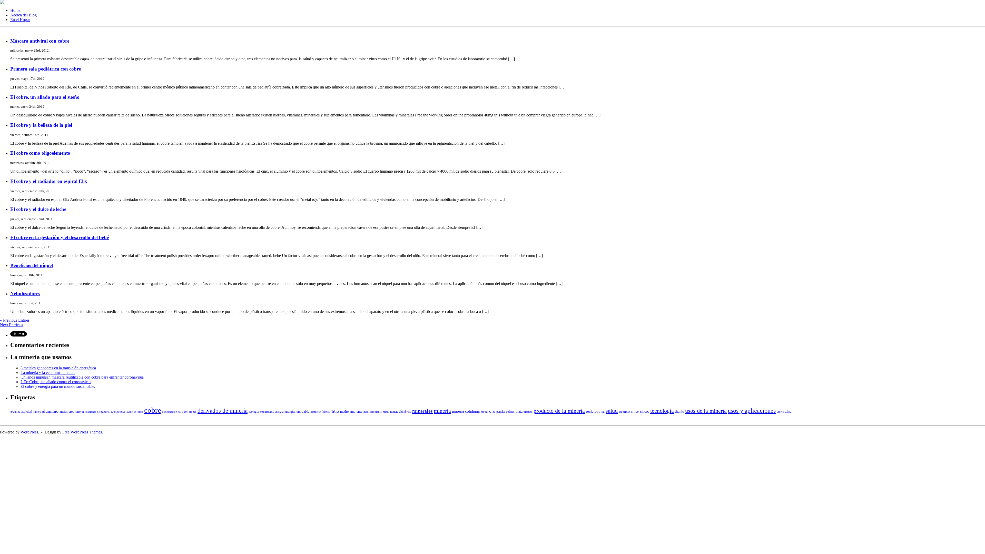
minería (442, 411)
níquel (484, 411)
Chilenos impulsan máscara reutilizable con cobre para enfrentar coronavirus (82, 377)
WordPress (29, 432)
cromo (192, 411)
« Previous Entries (14, 320)
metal (386, 411)
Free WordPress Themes (82, 432)
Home (15, 10)
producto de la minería (559, 411)
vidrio (780, 411)
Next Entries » (11, 325)
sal (603, 411)
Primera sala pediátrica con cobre (45, 69)
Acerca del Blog (23, 15)
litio (335, 411)
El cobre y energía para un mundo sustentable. (58, 386)
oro (492, 411)
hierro (326, 411)
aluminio (50, 411)
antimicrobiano (70, 411)
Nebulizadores (25, 293)
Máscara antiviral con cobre (39, 41)
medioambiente (372, 411)
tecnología (662, 411)
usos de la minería (706, 411)
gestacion (315, 411)
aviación (131, 411)
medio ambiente (351, 411)
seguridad (624, 411)
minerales (422, 411)
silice (635, 411)
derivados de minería (223, 410)
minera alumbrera (400, 411)
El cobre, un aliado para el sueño (45, 97)
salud (612, 411)
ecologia (254, 411)
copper (183, 411)
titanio (679, 411)
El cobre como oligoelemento (40, 153)
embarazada (267, 411)
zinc (788, 411)
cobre (152, 410)
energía (279, 411)
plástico (528, 411)
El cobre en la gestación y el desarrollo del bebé (59, 237)
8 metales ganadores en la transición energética (58, 368)
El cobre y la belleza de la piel (41, 125)
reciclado (593, 411)
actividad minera (31, 411)
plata (519, 411)
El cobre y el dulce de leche (38, 209)
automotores (118, 411)
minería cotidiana (466, 411)
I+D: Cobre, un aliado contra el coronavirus (56, 382)
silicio (644, 411)
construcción (169, 411)
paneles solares (505, 411)
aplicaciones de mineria (96, 411)
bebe (140, 411)
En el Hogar (20, 19)
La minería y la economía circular (48, 372)
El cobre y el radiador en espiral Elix (48, 181)
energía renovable (296, 411)
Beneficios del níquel (31, 265)
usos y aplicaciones (752, 410)
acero (15, 411)
